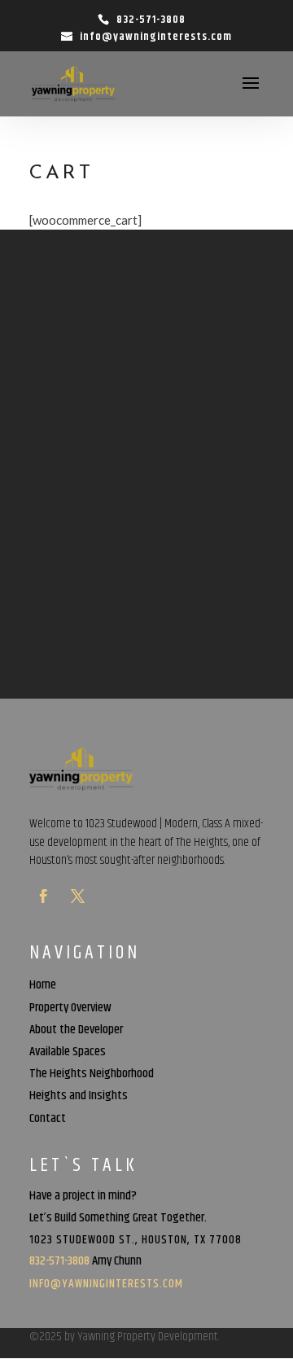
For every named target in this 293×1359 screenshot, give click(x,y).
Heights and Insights (78, 1098)
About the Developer (76, 1032)
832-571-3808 (151, 19)
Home (42, 987)
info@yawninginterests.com (106, 1283)
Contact (47, 1121)
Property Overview (70, 1010)
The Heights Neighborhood (91, 1076)
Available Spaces (67, 1054)
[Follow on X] (77, 896)
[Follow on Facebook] (43, 896)
